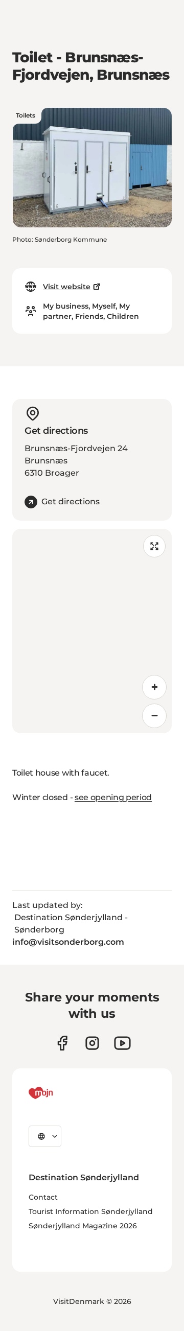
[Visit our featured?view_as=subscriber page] (122, 1043)
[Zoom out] (154, 716)
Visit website (66, 286)
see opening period (113, 797)
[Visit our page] (92, 1043)
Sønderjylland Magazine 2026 (83, 1225)
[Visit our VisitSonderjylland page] (62, 1043)
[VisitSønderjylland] (60, 1093)
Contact (43, 1197)
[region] (92, 631)
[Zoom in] (154, 687)
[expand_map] (154, 546)
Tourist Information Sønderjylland (91, 1211)
